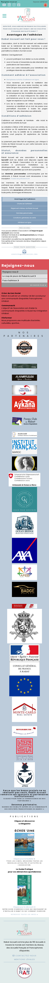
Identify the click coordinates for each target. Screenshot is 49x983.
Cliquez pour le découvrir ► (24, 907)
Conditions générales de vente (24, 218)
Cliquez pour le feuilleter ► (24, 859)
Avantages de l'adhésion (24, 199)
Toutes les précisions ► (20, 178)
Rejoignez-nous (9, 272)
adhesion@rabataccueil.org (24, 254)
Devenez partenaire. (24, 806)
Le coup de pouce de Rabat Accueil (18, 276)
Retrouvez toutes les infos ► (24, 914)
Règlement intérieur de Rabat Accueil (24, 208)
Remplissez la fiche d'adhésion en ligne (23, 79)
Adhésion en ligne (24, 222)
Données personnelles (24, 213)
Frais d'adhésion (10, 280)
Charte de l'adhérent (24, 204)
